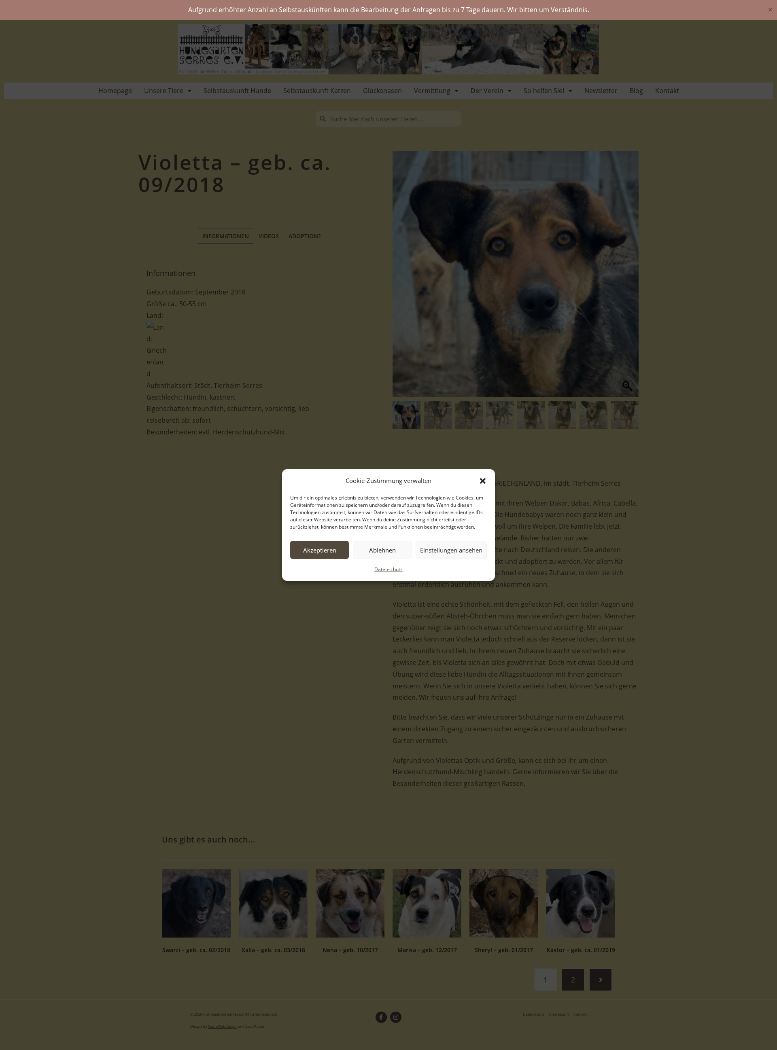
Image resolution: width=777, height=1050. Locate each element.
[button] (483, 481)
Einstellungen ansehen (451, 550)
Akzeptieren (319, 550)
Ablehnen (382, 550)
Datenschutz (388, 569)
